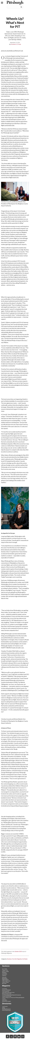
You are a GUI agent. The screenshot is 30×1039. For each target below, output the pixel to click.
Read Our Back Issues (6, 993)
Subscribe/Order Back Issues (8, 992)
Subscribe (4, 977)
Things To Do (5, 970)
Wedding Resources (6, 1009)
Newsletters (4, 978)
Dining (3, 1007)
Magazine (4, 975)
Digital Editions (5, 979)
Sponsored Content (6, 1001)
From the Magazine (17, 959)
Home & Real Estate (6, 1010)
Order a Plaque (5, 982)
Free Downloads (5, 991)
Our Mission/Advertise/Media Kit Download (11, 995)
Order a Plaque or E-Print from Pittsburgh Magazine (13, 997)
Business (9, 959)
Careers (4, 998)
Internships (4, 1000)
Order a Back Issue (6, 981)
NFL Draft (4, 983)
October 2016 (18, 951)
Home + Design (5, 971)
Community (4, 974)
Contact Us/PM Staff (6, 996)
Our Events (4, 988)
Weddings (4, 972)
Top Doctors (5, 1006)
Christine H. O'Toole (16, 44)
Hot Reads (24, 959)
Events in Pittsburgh (6, 990)
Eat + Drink (4, 968)
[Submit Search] (21, 7)
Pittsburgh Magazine (15, 3)
